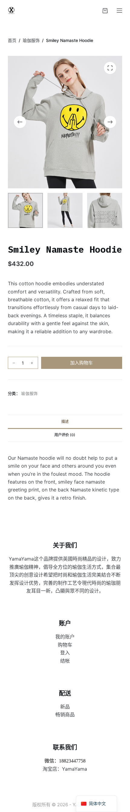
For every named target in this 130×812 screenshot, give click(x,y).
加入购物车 (81, 363)
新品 (65, 707)
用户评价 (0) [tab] (64, 435)
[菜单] (119, 10)
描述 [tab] (65, 421)
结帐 (65, 661)
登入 (65, 653)
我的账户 (65, 637)
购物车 (65, 645)
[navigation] (96, 803)
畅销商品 (65, 714)
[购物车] (105, 10)
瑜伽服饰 (29, 393)
